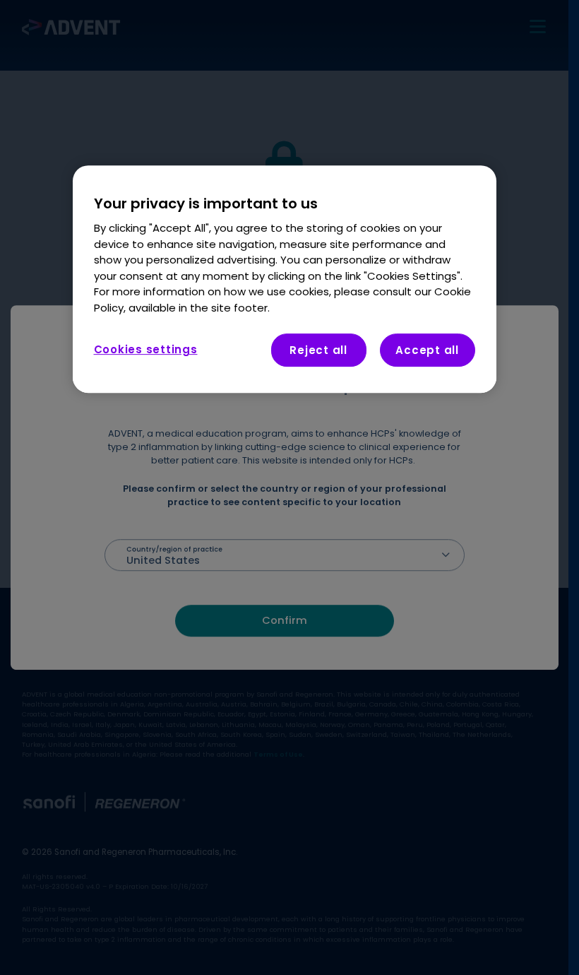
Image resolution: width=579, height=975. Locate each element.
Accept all (427, 350)
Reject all (318, 350)
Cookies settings (146, 349)
